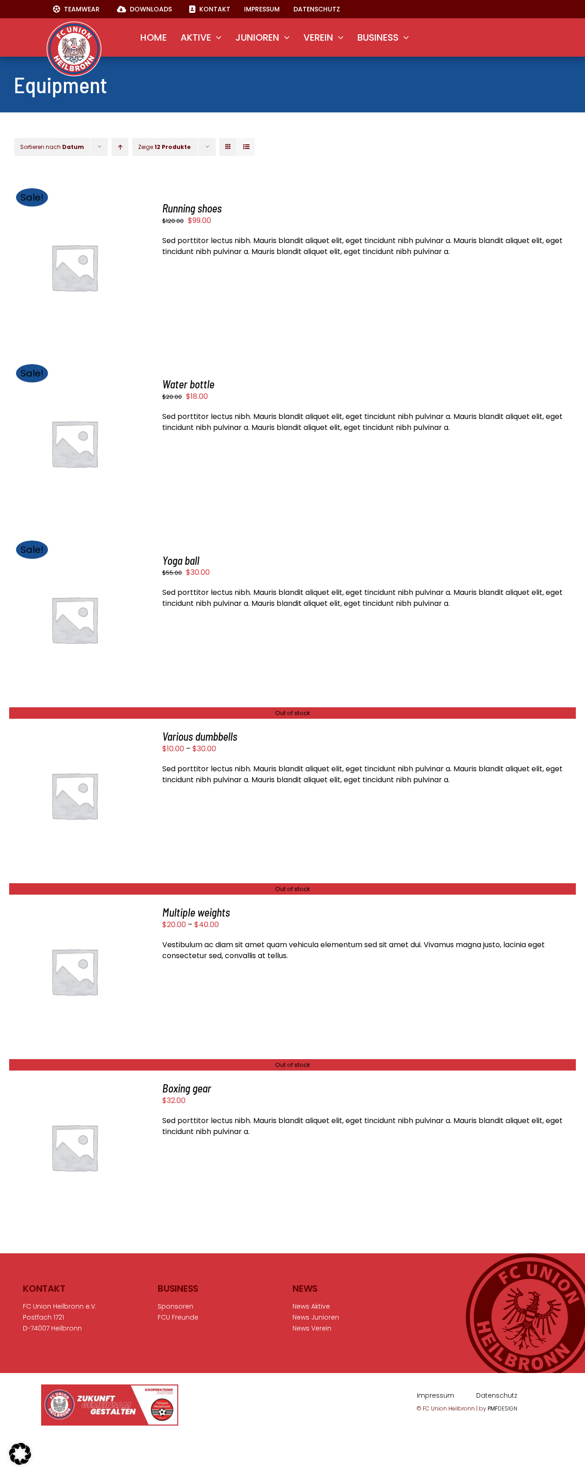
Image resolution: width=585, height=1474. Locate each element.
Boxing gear (186, 1088)
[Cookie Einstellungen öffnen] (20, 1462)
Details (74, 274)
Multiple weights (196, 912)
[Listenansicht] (246, 147)
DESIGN (502, 1408)
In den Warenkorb (67, 263)
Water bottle (188, 384)
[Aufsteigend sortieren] (120, 147)
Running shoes (192, 208)
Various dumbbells (199, 736)
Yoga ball (180, 560)
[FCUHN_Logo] (74, 25)
